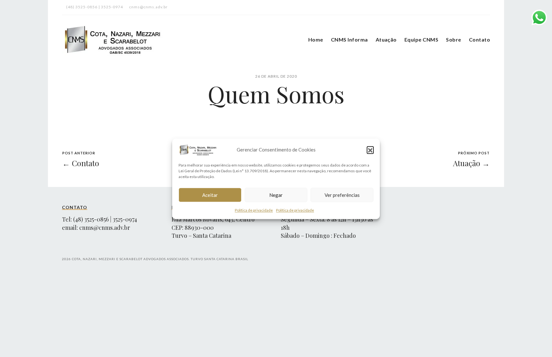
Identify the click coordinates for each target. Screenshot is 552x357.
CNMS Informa (349, 39)
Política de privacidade (254, 210)
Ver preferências (342, 195)
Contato (479, 39)
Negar (276, 195)
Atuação (386, 39)
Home (315, 39)
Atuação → (471, 163)
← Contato (80, 163)
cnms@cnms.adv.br (104, 227)
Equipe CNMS (421, 39)
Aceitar (210, 195)
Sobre (453, 39)
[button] (370, 149)
